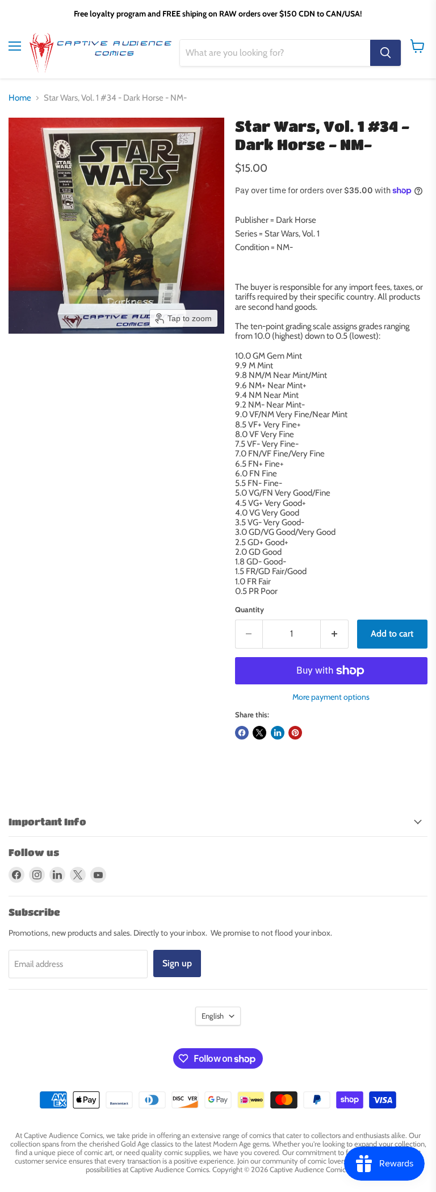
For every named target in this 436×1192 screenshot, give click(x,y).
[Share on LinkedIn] (277, 733)
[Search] (385, 53)
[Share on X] (259, 733)
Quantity (249, 609)
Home (20, 98)
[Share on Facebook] (242, 733)
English (213, 1015)
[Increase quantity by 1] (335, 634)
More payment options (331, 696)
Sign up (177, 963)
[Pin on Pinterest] (295, 733)
